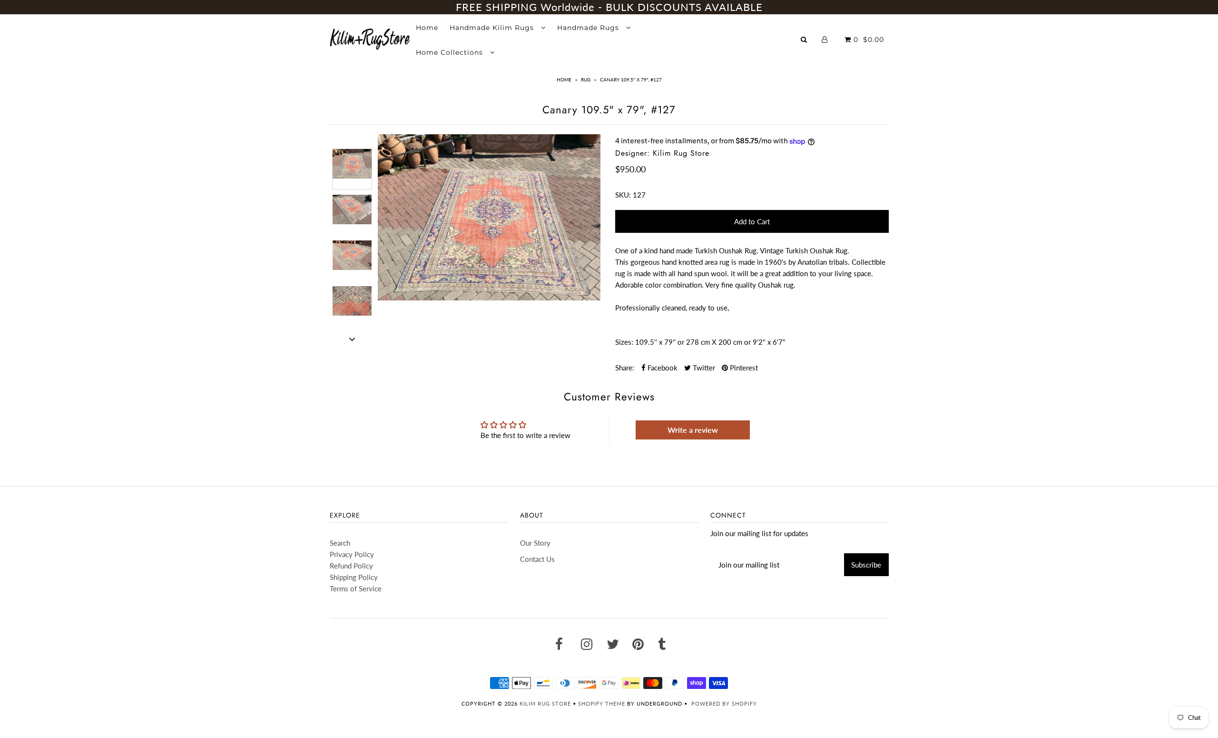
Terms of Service (356, 588)
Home (427, 27)
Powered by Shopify (724, 703)
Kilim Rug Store (545, 703)
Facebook (662, 367)
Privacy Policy (352, 554)
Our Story (535, 543)
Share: (624, 367)
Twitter (703, 367)
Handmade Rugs (589, 27)
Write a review (693, 429)
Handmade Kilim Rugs (493, 27)
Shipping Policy (354, 577)
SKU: (623, 194)
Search (340, 543)
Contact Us (537, 559)
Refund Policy (351, 565)
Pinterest (743, 367)
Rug (585, 79)
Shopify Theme (601, 703)
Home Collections (450, 52)
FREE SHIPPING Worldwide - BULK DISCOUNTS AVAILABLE (609, 6)
